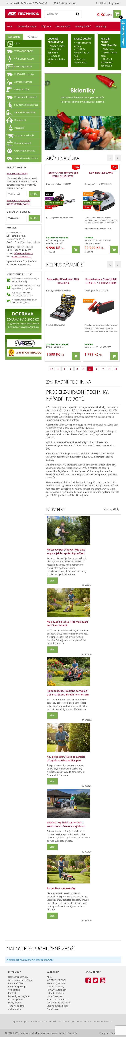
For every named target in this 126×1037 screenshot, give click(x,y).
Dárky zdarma (15, 1002)
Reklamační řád (16, 983)
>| (116, 368)
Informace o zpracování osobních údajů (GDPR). (19, 202)
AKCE (17, 43)
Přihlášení (101, 3)
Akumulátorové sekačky (61, 888)
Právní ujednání (15, 999)
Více (52, 580)
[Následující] (118, 158)
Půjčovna (46, 26)
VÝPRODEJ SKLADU (24, 58)
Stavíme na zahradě (24, 135)
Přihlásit (34, 194)
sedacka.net (64, 1021)
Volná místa (14, 989)
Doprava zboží (63, 26)
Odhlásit (34, 218)
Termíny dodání (83, 26)
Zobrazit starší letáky (17, 173)
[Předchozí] (110, 158)
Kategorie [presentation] (14, 36)
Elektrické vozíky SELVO (26, 158)
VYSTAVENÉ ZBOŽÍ (23, 51)
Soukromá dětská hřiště (26, 104)
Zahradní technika (23, 81)
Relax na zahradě (22, 143)
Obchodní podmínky (18, 976)
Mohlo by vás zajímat (19, 996)
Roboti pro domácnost (25, 97)
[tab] (14, 37)
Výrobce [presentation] (32, 36)
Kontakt (12, 992)
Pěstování (19, 127)
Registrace (114, 3)
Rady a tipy (100, 26)
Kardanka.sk (50, 1021)
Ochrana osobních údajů (20, 980)
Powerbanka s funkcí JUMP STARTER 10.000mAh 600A (101, 281)
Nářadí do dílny (21, 89)
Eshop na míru (106, 1033)
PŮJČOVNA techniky (24, 74)
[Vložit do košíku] (76, 249)
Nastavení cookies (68, 1033)
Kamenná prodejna (26, 26)
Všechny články (112, 509)
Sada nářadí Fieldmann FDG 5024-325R (63, 281)
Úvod (9, 26)
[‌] (88, 980)
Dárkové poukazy (23, 66)
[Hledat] (77, 13)
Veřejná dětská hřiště (24, 112)
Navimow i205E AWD (101, 172)
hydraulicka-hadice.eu (81, 1021)
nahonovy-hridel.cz (103, 1021)
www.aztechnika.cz (21, 256)
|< (51, 368)
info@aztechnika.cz (66, 3)
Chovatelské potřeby (24, 150)
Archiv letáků (14, 1009)
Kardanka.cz (37, 1021)
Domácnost (20, 120)
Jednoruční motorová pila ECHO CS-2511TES (63, 174)
